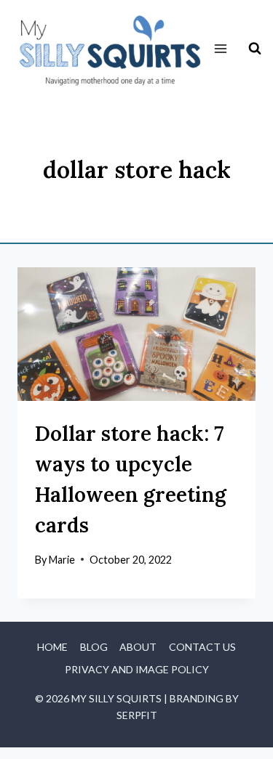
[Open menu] (220, 49)
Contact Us (202, 647)
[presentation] (136, 334)
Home (52, 647)
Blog (94, 647)
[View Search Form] (255, 49)
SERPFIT (136, 715)
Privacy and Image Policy (137, 669)
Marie (62, 559)
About (138, 647)
